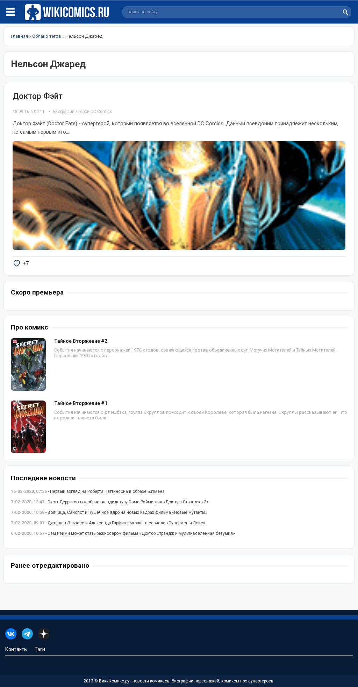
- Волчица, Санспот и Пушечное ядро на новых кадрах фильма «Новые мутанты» (109, 512)
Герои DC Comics (95, 111)
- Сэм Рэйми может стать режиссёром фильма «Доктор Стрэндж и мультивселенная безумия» (123, 533)
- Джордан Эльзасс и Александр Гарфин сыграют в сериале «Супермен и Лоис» (108, 522)
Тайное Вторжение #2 (80, 341)
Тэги (40, 649)
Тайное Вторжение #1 (80, 403)
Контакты (16, 649)
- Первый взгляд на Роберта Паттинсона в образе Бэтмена (88, 491)
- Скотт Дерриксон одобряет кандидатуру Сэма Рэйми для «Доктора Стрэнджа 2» (109, 502)
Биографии (63, 111)
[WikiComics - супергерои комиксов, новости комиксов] (68, 12)
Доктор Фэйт (38, 96)
